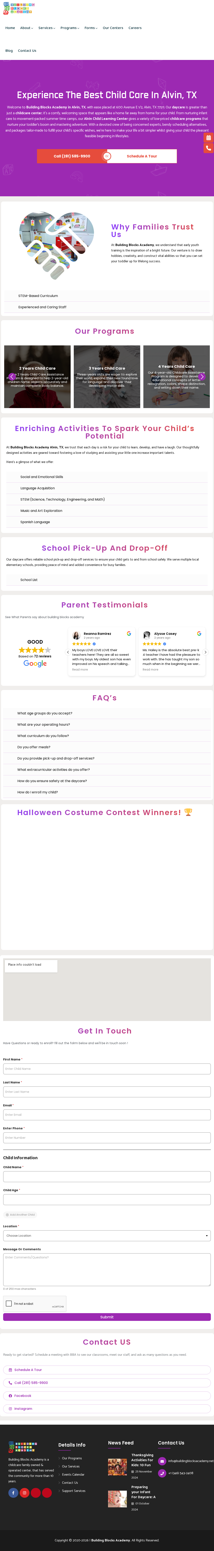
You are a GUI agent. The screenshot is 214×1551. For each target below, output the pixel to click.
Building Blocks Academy (110, 1540)
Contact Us (27, 51)
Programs (69, 28)
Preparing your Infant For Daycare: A (143, 1492)
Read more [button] (80, 670)
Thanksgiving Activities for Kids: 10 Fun (142, 1460)
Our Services (71, 1466)
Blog (9, 51)
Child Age (11, 1190)
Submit (107, 1317)
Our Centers (113, 28)
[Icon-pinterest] (36, 1493)
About (25, 28)
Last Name (12, 1082)
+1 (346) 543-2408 (180, 1473)
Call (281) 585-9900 (72, 156)
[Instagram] (25, 1493)
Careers (135, 28)
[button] (107, 296)
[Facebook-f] (13, 1493)
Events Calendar (73, 1474)
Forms (90, 28)
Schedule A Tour (142, 156)
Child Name (13, 1167)
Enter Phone (14, 1128)
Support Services (73, 1491)
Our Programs (72, 1458)
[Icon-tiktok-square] (47, 1493)
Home (10, 28)
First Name (13, 1059)
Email (8, 1105)
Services (45, 28)
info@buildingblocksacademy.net (191, 1461)
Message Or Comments (22, 1249)
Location (11, 1226)
